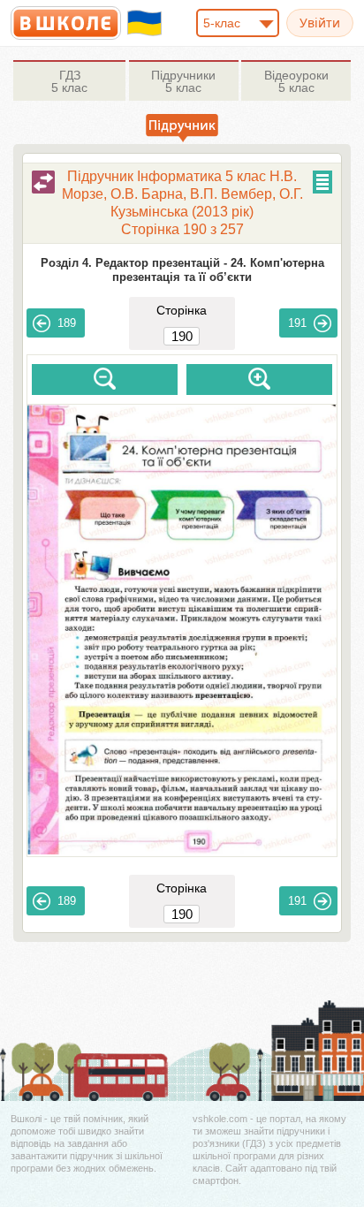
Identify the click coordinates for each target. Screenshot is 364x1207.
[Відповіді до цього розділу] (43, 182)
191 (297, 323)
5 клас (69, 81)
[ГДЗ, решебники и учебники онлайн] (66, 23)
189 (66, 323)
